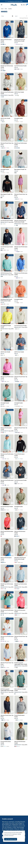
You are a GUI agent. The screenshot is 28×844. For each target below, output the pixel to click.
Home (2, 8)
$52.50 (6, 95)
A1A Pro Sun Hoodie (19, 92)
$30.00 (20, 692)
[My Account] (24, 5)
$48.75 (6, 222)
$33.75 (6, 431)
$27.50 (6, 274)
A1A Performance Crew (6, 273)
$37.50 (6, 587)
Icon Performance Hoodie (20, 65)
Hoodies (10, 8)
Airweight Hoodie (18, 118)
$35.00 (20, 223)
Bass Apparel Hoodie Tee (20, 169)
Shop (6, 8)
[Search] (22, 5)
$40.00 (20, 665)
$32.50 (6, 328)
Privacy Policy (21, 830)
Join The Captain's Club (10, 839)
